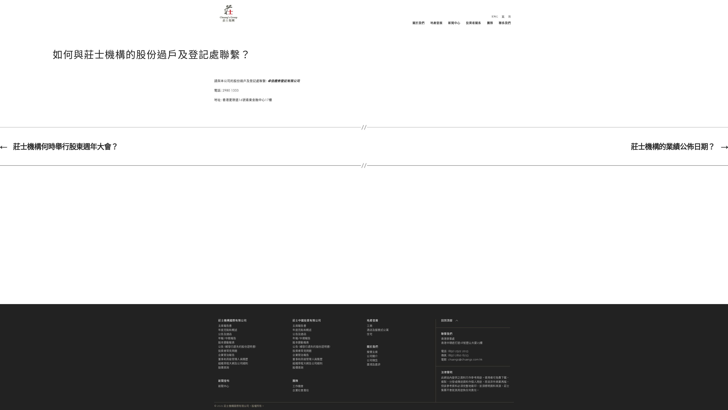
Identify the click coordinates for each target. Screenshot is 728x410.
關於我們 (419, 23)
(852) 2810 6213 (458, 355)
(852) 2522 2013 (458, 351)
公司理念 (372, 360)
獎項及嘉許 (373, 364)
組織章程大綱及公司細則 (233, 363)
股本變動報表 (226, 342)
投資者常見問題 (227, 350)
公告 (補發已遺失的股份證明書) (237, 346)
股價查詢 (223, 367)
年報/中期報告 (227, 338)
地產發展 (436, 23)
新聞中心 (454, 23)
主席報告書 (225, 325)
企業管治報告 (226, 354)
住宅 (369, 334)
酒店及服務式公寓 (378, 329)
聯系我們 (505, 23)
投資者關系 (473, 23)
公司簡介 (372, 356)
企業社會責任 (301, 390)
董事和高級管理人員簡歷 (233, 359)
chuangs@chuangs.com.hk (465, 359)
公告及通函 (225, 334)
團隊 (490, 23)
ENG (495, 16)
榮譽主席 (372, 351)
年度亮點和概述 (227, 329)
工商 (369, 325)
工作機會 (298, 386)
